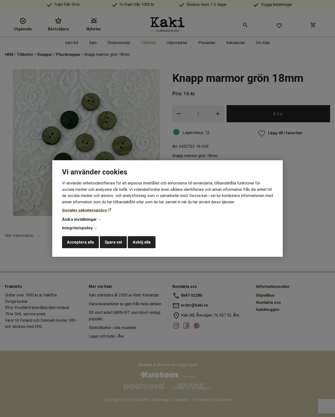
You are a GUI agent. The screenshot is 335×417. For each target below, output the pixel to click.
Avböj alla (142, 242)
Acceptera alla (80, 242)
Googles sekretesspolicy (85, 210)
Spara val (113, 242)
